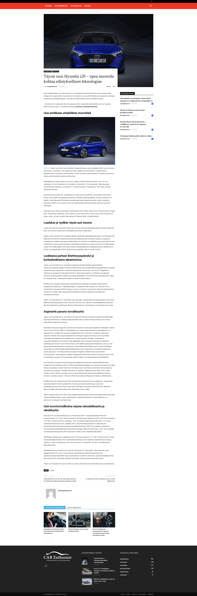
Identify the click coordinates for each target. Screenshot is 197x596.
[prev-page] (45, 539)
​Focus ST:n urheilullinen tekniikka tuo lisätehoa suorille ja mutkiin (104, 571)
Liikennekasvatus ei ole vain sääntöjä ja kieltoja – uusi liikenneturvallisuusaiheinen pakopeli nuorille (60, 480)
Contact (128, 594)
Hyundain (47, 168)
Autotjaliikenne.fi (52, 86)
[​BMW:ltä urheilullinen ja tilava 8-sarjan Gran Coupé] (87, 581)
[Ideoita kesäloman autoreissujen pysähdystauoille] (79, 519)
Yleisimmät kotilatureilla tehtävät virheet (136, 136)
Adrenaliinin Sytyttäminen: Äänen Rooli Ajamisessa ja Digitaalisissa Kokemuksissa (54, 531)
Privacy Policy (142, 594)
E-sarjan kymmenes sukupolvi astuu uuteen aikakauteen (100, 480)
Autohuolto (76, 6)
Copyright (150, 594)
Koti (45, 11)
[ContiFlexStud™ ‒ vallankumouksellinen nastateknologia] (84, 561)
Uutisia (87, 6)
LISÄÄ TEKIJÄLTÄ (74, 508)
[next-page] (48, 539)
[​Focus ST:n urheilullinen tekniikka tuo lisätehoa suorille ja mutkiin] (87, 571)
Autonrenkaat (61, 6)
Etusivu (48, 6)
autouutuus (55, 71)
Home (122, 594)
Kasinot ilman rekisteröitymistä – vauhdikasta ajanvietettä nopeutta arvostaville (133, 124)
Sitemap (134, 594)
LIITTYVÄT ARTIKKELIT (54, 508)
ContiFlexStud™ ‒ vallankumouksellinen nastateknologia (100, 560)
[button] (150, 6)
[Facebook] (151, 1)
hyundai (52, 470)
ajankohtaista (52, 11)
